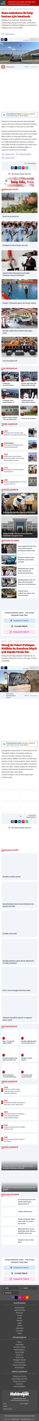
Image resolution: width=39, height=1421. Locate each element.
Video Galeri (19, 1328)
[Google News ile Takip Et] (33, 66)
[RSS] (27, 1297)
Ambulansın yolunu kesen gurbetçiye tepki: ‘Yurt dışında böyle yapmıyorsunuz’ (21, 3)
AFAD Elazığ (19, 1357)
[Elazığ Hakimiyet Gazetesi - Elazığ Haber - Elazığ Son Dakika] (19, 1394)
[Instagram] (19, 1297)
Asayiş (10, 641)
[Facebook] (12, 1297)
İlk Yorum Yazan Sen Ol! (21, 174)
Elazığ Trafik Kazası (19, 1381)
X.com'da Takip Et (21, 626)
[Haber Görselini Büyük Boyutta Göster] (19, 53)
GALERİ (25, 1288)
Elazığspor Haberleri (19, 1360)
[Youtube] (23, 1297)
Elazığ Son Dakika (19, 1347)
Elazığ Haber (20, 1344)
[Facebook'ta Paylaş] (2, 39)
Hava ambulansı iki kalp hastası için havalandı (24, 9)
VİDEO (7, 1288)
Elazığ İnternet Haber (19, 1365)
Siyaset (19, 1325)
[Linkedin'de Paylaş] (19, 167)
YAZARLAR (8, 1293)
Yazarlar (19, 1315)
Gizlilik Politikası (7, 1409)
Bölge (10, 9)
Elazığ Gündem (19, 1308)
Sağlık (19, 1323)
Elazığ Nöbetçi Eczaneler (19, 1379)
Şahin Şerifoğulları (19, 1386)
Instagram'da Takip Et (21, 632)
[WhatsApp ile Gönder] (26, 167)
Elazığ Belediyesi (19, 1350)
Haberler (4, 9)
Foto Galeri (19, 1331)
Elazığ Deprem (19, 1367)
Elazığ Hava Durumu (19, 1376)
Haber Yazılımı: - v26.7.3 (19, 1419)
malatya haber (9, 34)
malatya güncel (9, 158)
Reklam (5, 1406)
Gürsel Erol (19, 1384)
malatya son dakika (25, 154)
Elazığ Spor (19, 1313)
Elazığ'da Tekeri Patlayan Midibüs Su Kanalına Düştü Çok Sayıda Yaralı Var (24, 641)
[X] (16, 1297)
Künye (5, 1403)
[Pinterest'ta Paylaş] (23, 167)
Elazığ (19, 1342)
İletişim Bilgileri (24, 1403)
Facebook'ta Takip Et (21, 621)
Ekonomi (19, 1320)
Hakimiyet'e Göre (19, 1310)
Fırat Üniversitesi (19, 1362)
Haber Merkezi (10, 67)
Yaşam (19, 1333)
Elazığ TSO (19, 1355)
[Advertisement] (19, 604)
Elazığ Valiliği (19, 1352)
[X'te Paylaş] (5, 39)
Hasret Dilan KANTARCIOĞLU (11, 695)
